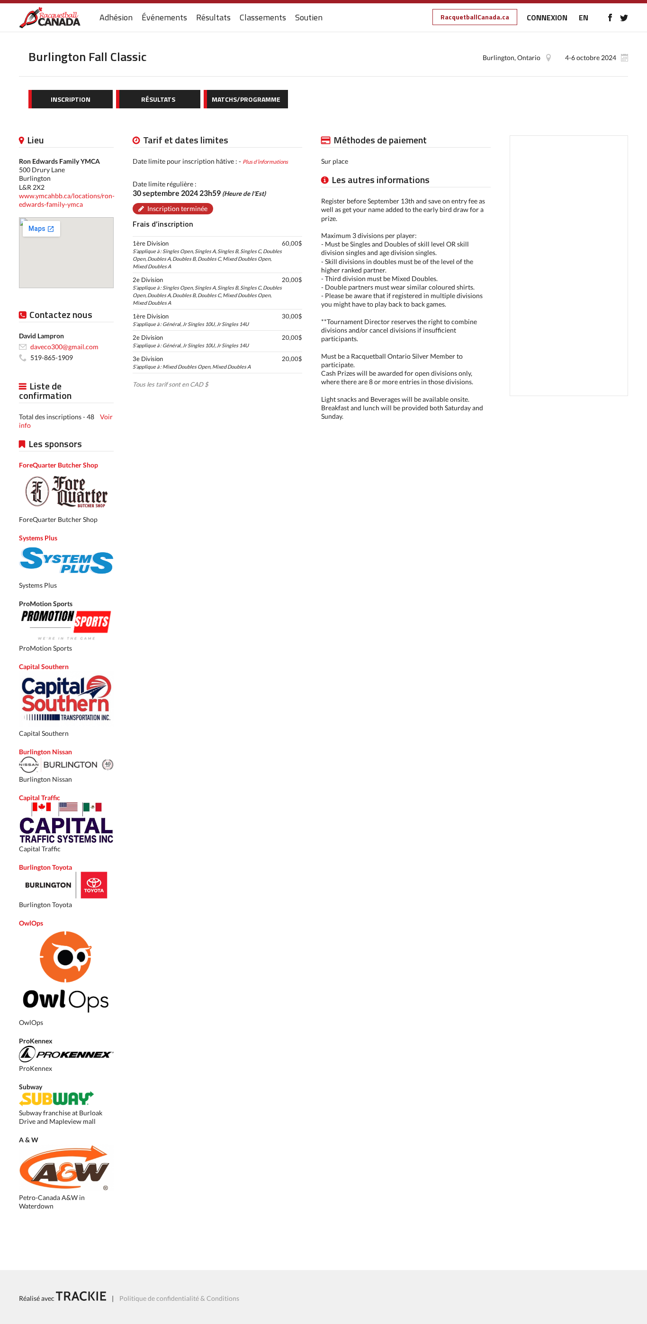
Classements (263, 18)
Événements (164, 18)
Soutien (309, 18)
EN (583, 17)
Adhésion (116, 18)
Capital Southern (44, 666)
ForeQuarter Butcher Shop (58, 465)
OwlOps (31, 923)
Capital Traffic (39, 798)
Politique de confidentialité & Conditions (179, 1298)
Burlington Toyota (45, 867)
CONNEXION (547, 17)
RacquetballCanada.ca (474, 17)
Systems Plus (38, 538)
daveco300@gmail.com (64, 347)
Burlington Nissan (45, 752)
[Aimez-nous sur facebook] (610, 17)
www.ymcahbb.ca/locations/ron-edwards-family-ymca (67, 200)
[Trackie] (81, 1298)
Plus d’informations (265, 161)
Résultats (213, 18)
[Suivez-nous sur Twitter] (624, 17)
